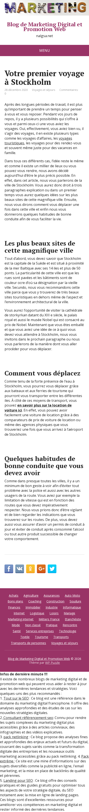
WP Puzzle (52, 663)
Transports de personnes (28, 643)
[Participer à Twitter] (52, 568)
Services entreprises (40, 631)
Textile (25, 637)
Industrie (52, 607)
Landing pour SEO (18, 780)
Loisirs (54, 613)
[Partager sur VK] (19, 568)
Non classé (33, 625)
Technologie (67, 631)
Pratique (51, 625)
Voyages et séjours (43, 90)
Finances (14, 607)
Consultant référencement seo (28, 717)
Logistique (37, 613)
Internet (19, 613)
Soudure (75, 601)
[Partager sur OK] (30, 568)
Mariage (69, 613)
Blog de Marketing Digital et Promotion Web (44, 26)
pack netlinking (15, 737)
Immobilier (32, 607)
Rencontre (70, 625)
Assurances (52, 595)
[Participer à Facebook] (9, 568)
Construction (55, 601)
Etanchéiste (73, 619)
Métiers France (49, 619)
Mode (16, 625)
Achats (13, 595)
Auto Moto (72, 595)
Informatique (72, 607)
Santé (17, 631)
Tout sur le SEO (16, 698)
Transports (61, 637)
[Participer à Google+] (41, 568)
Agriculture (31, 595)
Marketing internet (20, 619)
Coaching (34, 601)
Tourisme (41, 637)
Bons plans (15, 601)
